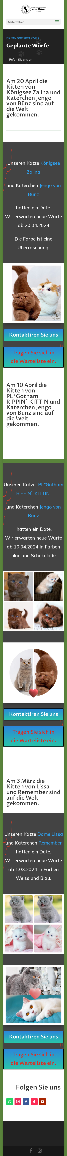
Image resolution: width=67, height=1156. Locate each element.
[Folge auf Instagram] (18, 1101)
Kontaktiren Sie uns (33, 335)
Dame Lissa (50, 834)
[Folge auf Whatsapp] (9, 1101)
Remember (50, 843)
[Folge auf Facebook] (26, 1101)
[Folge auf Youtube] (42, 1101)
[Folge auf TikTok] (34, 1101)
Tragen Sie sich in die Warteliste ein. (33, 357)
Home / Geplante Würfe (22, 37)
